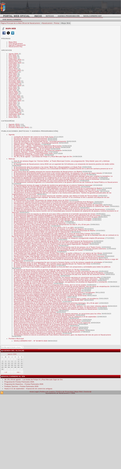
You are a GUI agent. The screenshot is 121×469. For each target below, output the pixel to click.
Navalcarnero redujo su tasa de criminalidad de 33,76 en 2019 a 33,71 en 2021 (44, 227)
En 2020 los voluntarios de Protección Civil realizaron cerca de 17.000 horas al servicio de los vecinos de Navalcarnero (59, 209)
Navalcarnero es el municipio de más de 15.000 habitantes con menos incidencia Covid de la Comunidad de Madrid (58, 188)
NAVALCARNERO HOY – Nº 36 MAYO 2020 (30, 341)
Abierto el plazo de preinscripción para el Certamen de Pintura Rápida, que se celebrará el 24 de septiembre (55, 317)
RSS (17, 124)
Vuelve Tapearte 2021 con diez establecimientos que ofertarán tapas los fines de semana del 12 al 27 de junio (56, 217)
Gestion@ (87, 392)
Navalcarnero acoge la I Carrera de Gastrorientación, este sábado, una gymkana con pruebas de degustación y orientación (60, 282)
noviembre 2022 (15, 82)
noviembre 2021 (15, 97)
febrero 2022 (13, 93)
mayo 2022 (13, 88)
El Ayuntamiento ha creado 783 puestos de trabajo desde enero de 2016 (41, 200)
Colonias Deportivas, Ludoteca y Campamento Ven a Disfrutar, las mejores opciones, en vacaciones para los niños (57, 313)
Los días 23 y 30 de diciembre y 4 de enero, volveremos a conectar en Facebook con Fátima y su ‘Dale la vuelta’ (56, 191)
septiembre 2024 (15, 63)
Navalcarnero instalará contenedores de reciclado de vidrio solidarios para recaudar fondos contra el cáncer (55, 190)
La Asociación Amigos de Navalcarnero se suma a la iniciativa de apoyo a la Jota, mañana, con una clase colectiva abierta (60, 306)
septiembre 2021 (15, 100)
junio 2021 (13, 102)
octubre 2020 (14, 113)
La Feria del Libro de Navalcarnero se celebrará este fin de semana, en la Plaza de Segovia (49, 229)
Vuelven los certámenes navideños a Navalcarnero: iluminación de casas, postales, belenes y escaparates (54, 292)
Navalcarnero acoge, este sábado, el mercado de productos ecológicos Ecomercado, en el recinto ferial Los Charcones (59, 256)
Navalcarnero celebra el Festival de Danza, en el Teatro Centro (38, 301)
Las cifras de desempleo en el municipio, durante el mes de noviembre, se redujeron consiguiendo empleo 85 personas (59, 238)
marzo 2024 (13, 69)
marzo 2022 (13, 91)
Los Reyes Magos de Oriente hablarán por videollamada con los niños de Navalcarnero (47, 187)
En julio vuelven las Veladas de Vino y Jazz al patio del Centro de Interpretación (44, 315)
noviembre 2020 (15, 111)
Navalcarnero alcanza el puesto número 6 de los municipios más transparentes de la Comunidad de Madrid (54, 230)
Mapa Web (11, 28)
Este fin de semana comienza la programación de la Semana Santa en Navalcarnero (46, 324)
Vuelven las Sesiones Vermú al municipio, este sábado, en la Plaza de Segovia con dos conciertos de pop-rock (56, 271)
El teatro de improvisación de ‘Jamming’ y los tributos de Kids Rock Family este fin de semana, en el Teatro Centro (57, 247)
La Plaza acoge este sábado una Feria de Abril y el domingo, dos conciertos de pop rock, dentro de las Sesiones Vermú (59, 274)
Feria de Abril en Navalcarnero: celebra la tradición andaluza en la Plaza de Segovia (46, 327)
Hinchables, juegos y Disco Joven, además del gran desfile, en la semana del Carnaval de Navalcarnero (53, 241)
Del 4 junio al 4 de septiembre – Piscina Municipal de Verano (37, 147)
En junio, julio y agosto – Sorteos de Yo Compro (32, 149)
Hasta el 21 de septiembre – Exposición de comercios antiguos (38, 150)
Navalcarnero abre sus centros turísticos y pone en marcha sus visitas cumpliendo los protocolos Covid (53, 203)
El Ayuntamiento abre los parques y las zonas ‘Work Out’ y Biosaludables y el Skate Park (48, 167)
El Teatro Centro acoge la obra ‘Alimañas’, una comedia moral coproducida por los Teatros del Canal (52, 264)
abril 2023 (12, 76)
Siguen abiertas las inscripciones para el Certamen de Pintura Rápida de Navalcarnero (47, 332)
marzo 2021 (13, 106)
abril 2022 (12, 90)
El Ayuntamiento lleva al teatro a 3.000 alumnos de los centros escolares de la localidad (47, 291)
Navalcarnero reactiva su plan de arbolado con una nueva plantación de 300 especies (46, 181)
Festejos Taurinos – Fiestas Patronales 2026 (31, 152)
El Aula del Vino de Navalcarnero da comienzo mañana (35, 312)
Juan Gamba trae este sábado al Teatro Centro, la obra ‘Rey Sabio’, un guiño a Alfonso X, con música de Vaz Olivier (58, 253)
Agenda (12, 124)
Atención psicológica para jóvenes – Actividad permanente (36, 143)
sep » (18, 372)
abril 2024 (12, 67)
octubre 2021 (14, 99)
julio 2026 (12, 55)
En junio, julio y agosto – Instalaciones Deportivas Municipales (38, 146)
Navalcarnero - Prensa (50, 23)
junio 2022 (13, 87)
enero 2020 (13, 117)
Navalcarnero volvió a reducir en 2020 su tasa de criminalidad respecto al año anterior (47, 208)
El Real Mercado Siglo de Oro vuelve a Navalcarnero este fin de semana (41, 318)
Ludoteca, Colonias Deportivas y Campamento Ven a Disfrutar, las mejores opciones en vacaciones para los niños (57, 277)
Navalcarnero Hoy (15, 46)
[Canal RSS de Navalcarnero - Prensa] (2, 392)
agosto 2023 (13, 72)
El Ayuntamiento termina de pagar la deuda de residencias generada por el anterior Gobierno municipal (53, 185)
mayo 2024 (13, 66)
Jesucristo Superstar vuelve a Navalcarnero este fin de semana (38, 333)
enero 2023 (13, 79)
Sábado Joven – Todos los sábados (27, 144)
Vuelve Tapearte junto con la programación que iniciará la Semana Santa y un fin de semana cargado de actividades (58, 262)
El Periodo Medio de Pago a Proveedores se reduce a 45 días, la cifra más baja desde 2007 (49, 300)
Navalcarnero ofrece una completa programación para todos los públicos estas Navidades (48, 294)
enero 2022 (13, 94)
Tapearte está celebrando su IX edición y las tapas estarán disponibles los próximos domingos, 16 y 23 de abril (56, 303)
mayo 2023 (13, 75)
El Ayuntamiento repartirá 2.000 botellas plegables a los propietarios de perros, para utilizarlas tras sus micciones (57, 215)
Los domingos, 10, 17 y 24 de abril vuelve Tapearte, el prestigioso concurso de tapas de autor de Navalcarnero (56, 258)
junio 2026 (13, 57)
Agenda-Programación (17, 45)
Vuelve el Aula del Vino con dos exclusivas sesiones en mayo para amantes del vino (46, 329)
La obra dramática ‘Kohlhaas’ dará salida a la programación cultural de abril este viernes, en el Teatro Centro (55, 255)
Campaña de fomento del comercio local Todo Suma (33, 137)
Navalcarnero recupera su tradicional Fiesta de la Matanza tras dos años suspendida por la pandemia (52, 242)
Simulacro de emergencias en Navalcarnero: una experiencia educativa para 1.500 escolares (49, 330)
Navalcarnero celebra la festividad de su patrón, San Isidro (36, 310)
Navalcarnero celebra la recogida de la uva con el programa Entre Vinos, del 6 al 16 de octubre (50, 285)
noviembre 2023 (15, 70)
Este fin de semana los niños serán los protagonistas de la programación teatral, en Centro (48, 250)
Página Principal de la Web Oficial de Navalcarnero (20, 23)
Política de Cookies (47, 392)
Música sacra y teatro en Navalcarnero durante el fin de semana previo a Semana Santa (47, 321)
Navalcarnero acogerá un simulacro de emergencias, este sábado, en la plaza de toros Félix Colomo (52, 233)
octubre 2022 (14, 84)
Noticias (12, 126)
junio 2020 (13, 116)
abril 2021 (12, 105)
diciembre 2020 (14, 109)
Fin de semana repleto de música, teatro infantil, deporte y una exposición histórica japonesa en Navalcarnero (56, 309)
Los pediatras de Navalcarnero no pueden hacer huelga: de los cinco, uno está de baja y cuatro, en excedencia (56, 298)
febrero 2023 (13, 78)
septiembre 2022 (15, 85)
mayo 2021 (13, 103)
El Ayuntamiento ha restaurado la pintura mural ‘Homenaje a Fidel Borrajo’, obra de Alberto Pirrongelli (53, 218)
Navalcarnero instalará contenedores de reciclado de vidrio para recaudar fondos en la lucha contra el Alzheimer (57, 179)
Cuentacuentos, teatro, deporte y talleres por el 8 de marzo (36, 245)
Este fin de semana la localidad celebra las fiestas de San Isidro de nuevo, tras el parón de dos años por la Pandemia (58, 273)
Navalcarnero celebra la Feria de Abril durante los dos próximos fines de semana (44, 304)
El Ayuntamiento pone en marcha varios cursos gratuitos (35, 252)
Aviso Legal (34, 392)
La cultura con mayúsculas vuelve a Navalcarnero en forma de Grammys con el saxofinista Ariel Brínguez (54, 202)
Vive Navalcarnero (16, 43)
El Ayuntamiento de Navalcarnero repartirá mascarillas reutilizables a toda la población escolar (50, 174)
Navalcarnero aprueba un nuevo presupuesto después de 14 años (39, 221)
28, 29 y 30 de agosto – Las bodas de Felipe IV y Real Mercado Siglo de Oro (43, 156)
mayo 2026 (13, 58)
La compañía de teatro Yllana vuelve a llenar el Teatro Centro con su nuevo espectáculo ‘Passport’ (51, 244)
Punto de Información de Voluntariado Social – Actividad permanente (40, 141)
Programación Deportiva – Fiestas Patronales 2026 (33, 153)
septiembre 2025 (15, 60)
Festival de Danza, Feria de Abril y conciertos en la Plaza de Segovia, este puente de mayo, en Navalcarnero (55, 307)
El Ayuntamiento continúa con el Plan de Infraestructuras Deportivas (40, 223)
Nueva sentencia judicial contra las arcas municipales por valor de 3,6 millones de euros (47, 289)
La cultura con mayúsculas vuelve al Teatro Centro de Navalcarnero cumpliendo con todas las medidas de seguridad (58, 205)
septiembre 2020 (15, 114)
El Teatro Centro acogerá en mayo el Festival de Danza (35, 265)
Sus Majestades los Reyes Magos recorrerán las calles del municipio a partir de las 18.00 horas (50, 295)
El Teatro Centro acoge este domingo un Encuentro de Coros (37, 276)
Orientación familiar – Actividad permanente (30, 140)
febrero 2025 (13, 61)
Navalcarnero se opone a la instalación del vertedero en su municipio (40, 297)
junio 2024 (13, 64)
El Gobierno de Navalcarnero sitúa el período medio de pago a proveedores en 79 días (47, 270)
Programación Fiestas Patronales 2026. (29, 155)
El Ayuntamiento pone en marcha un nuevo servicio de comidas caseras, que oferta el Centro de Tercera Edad (55, 196)
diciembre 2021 (14, 96)
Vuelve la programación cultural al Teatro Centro (32, 226)
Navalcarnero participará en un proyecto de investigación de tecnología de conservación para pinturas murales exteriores (60, 249)
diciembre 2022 (14, 81)
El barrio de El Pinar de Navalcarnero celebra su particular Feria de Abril (41, 326)
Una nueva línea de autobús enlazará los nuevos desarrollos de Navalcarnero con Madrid (48, 171)
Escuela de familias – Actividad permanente (30, 138)
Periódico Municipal (16, 127)
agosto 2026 (13, 54)
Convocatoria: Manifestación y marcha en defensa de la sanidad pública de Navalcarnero (48, 320)
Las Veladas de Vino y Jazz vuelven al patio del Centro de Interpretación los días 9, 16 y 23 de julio (52, 224)
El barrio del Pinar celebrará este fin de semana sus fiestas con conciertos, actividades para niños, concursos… (56, 279)
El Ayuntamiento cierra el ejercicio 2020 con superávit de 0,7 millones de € (42, 232)
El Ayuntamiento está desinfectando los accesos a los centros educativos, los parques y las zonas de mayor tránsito (58, 173)
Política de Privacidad (64, 392)
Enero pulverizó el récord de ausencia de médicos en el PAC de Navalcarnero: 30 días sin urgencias (52, 323)
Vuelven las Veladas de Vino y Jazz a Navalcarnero (33, 283)
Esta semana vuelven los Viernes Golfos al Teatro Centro (35, 239)
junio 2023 (13, 73)
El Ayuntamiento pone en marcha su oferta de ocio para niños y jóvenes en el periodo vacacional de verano (55, 214)
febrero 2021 (13, 108)
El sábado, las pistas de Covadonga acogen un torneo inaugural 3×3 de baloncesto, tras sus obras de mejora (55, 280)
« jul (5, 372)
